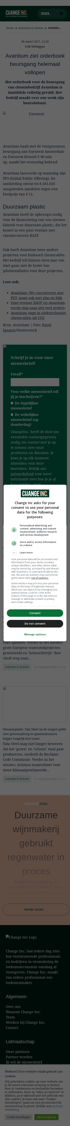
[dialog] (35, 563)
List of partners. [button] (40, 578)
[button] (35, 552)
